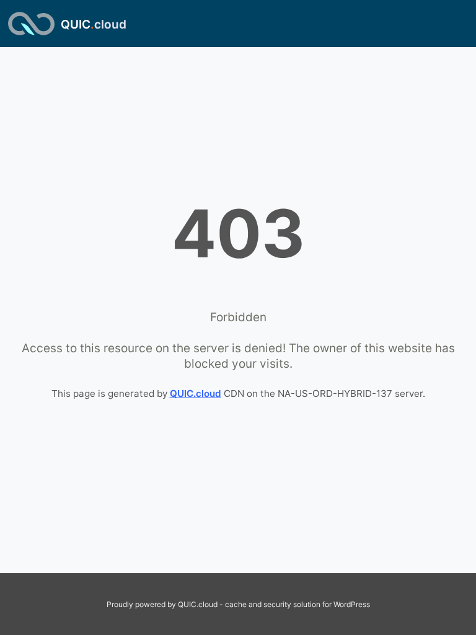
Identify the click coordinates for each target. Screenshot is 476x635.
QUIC (93, 24)
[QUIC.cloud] (31, 23)
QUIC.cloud (195, 393)
